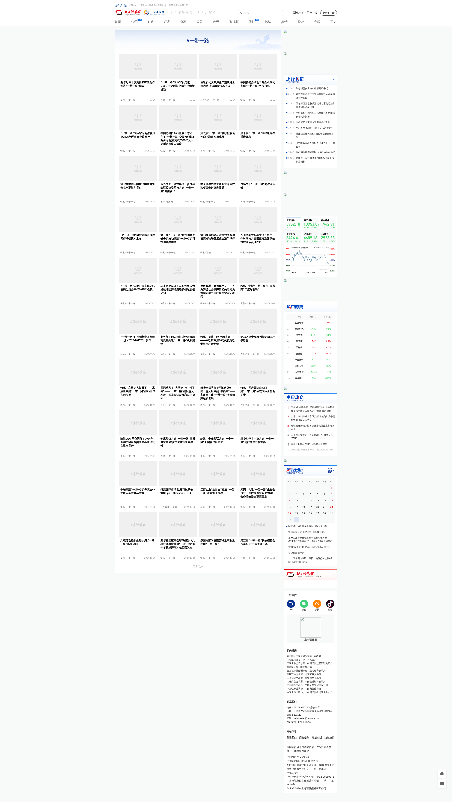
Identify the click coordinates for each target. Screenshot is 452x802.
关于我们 (292, 737)
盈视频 (234, 22)
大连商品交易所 (295, 681)
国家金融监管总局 (296, 663)
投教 (301, 22)
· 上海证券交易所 (316, 670)
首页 (118, 22)
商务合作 (304, 737)
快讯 (134, 22)
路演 (268, 22)
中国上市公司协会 (296, 692)
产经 (216, 22)
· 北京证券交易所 (312, 674)
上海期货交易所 (295, 678)
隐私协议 (329, 737)
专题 (317, 22)
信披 (252, 22)
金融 (183, 22)
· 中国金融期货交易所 (314, 681)
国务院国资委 (294, 659)
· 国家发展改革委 (303, 656)
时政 (150, 22)
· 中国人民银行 (308, 659)
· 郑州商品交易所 (312, 678)
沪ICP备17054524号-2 (298, 757)
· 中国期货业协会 (312, 688)
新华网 (290, 656)
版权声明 (317, 737)
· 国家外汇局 (305, 667)
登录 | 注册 (329, 12)
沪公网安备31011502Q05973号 (302, 761)
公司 (200, 22)
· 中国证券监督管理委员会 (318, 663)
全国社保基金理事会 (297, 670)
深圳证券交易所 (295, 674)
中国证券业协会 (295, 688)
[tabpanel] (310, 260)
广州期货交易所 (295, 685)
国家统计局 (292, 667)
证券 (167, 22)
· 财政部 (316, 656)
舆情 (284, 22)
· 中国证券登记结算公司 (315, 685)
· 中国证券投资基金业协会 (318, 692)
